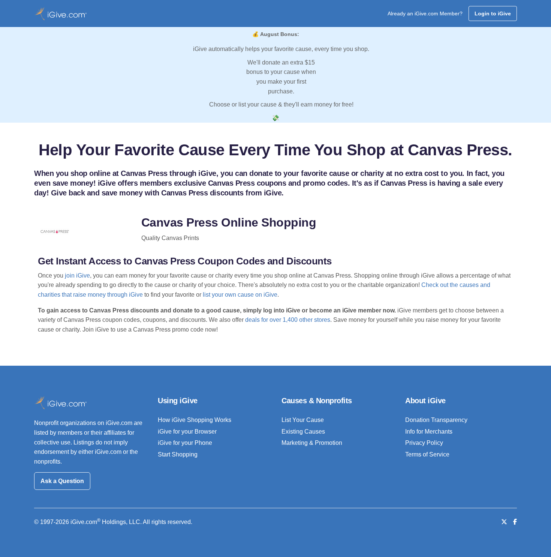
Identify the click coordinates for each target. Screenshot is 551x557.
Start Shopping (178, 454)
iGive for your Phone (185, 443)
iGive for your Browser (187, 431)
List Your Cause (302, 420)
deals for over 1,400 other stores (287, 320)
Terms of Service (427, 454)
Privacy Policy (424, 443)
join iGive (77, 275)
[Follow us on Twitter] (504, 522)
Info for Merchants (428, 431)
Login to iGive (493, 14)
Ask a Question (62, 481)
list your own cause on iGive (240, 294)
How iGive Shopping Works (194, 420)
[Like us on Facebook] (515, 522)
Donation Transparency (436, 420)
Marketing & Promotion (311, 443)
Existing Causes (303, 431)
